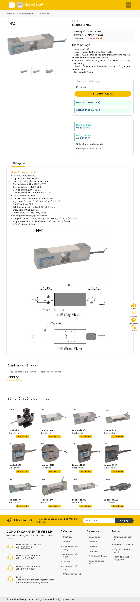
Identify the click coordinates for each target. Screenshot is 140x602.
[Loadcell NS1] (22, 453)
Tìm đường (134, 309)
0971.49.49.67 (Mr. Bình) (88, 110)
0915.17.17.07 (105, 93)
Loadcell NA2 (44, 14)
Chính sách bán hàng (70, 548)
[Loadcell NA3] (86, 418)
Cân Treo (93, 552)
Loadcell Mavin (26, 14)
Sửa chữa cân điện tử (123, 538)
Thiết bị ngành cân (98, 556)
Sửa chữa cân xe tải (123, 545)
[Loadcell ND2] (22, 418)
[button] (128, 5)
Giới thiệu (67, 537)
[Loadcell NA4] (54, 418)
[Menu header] (12, 5)
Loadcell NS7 (110, 465)
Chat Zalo (133, 316)
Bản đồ (66, 542)
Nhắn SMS (133, 331)
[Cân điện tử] (30, 5)
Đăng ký (124, 521)
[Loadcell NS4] (86, 453)
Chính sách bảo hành (70, 555)
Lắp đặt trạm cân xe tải (122, 551)
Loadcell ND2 (15, 430)
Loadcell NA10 (79, 500)
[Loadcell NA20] (118, 487)
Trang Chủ (11, 14)
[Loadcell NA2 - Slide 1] (37, 43)
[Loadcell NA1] (118, 418)
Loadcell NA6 (46, 500)
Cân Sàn (93, 547)
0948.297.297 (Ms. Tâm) (88, 103)
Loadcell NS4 (78, 465)
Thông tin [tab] (19, 163)
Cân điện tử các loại (96, 562)
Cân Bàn (93, 542)
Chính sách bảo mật (70, 568)
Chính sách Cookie (72, 574)
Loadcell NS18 (47, 465)
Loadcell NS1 (15, 465)
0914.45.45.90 (83, 138)
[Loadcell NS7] (118, 453)
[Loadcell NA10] (86, 487)
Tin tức (66, 562)
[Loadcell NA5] (22, 487)
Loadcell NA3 (78, 430)
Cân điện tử (94, 537)
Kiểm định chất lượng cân (121, 558)
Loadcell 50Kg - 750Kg (24, 372)
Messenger (133, 323)
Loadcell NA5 (15, 500)
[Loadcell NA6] (54, 487)
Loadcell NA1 (110, 430)
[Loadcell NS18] (54, 453)
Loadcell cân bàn (53, 372)
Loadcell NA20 (111, 500)
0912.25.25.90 (83, 128)
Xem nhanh (22, 437)
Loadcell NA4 (47, 430)
